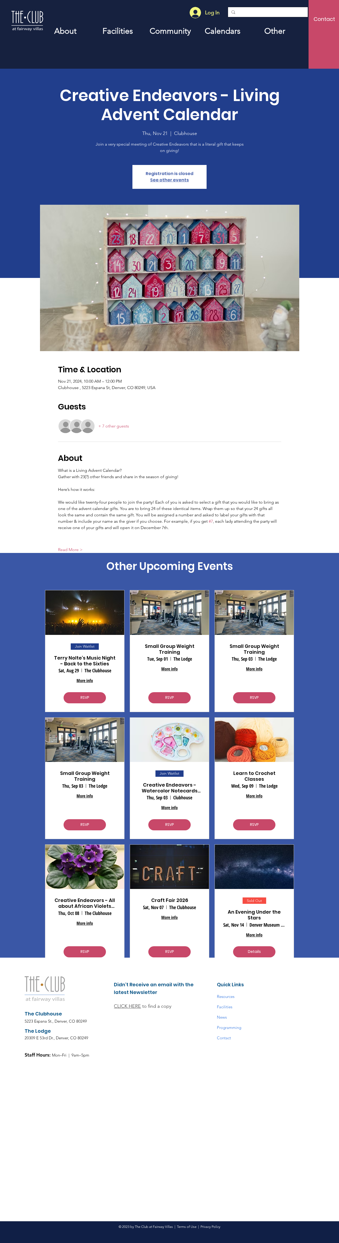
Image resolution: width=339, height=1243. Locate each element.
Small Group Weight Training (169, 649)
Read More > (70, 549)
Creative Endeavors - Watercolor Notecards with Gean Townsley (170, 787)
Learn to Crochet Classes (254, 776)
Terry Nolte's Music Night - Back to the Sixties (84, 660)
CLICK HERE (127, 1006)
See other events (169, 180)
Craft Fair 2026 (169, 900)
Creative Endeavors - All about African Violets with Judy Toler (85, 903)
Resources (225, 996)
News (222, 1017)
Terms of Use (187, 1227)
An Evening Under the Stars (254, 915)
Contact (224, 1037)
